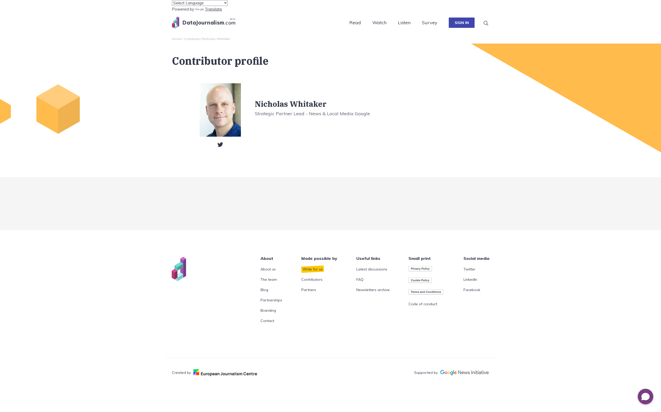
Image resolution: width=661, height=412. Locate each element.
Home (176, 39)
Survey (429, 23)
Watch (379, 23)
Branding (268, 310)
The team (269, 279)
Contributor (192, 39)
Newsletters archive (373, 289)
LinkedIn (470, 279)
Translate (213, 9)
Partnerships (271, 300)
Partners (308, 289)
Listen (404, 23)
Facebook (471, 289)
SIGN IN (462, 22)
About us (268, 269)
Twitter (469, 269)
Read (355, 23)
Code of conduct (422, 304)
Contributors (311, 279)
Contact (267, 320)
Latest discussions (371, 269)
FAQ (360, 279)
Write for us (313, 269)
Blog (264, 289)
